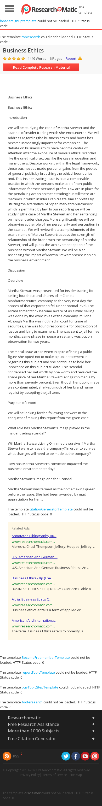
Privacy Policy (30, 775)
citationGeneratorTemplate (51, 509)
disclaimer (32, 793)
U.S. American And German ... (35, 557)
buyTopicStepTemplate (40, 687)
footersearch (32, 702)
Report (71, 58)
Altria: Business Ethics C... (31, 599)
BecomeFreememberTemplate (46, 657)
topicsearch (31, 36)
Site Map (76, 775)
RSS (16, 756)
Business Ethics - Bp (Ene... (32, 578)
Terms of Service (54, 775)
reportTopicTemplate (38, 672)
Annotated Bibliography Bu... (34, 535)
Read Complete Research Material (41, 67)
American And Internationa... (34, 620)
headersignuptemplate (18, 21)
